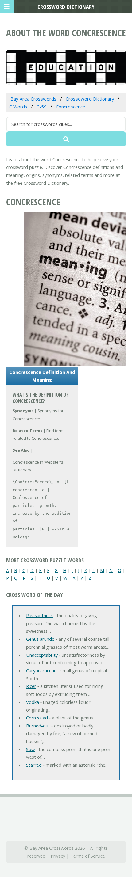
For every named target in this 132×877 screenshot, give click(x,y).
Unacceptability (42, 655)
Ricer (31, 686)
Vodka (32, 702)
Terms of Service (87, 856)
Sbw (30, 749)
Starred (34, 765)
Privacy (58, 856)
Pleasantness (39, 615)
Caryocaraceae (41, 670)
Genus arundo (40, 639)
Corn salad (37, 718)
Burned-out (38, 726)
